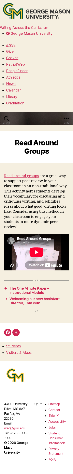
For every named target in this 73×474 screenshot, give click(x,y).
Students (13, 346)
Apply (10, 45)
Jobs (52, 427)
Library (11, 97)
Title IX (53, 416)
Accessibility (57, 421)
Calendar (13, 90)
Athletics (13, 77)
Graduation (15, 103)
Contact (54, 410)
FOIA (52, 459)
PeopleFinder (17, 71)
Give (10, 51)
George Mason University (31, 33)
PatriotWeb (15, 64)
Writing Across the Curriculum (24, 27)
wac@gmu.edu (14, 428)
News (11, 84)
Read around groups (21, 176)
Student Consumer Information (56, 438)
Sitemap (54, 404)
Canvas (12, 58)
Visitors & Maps (19, 352)
